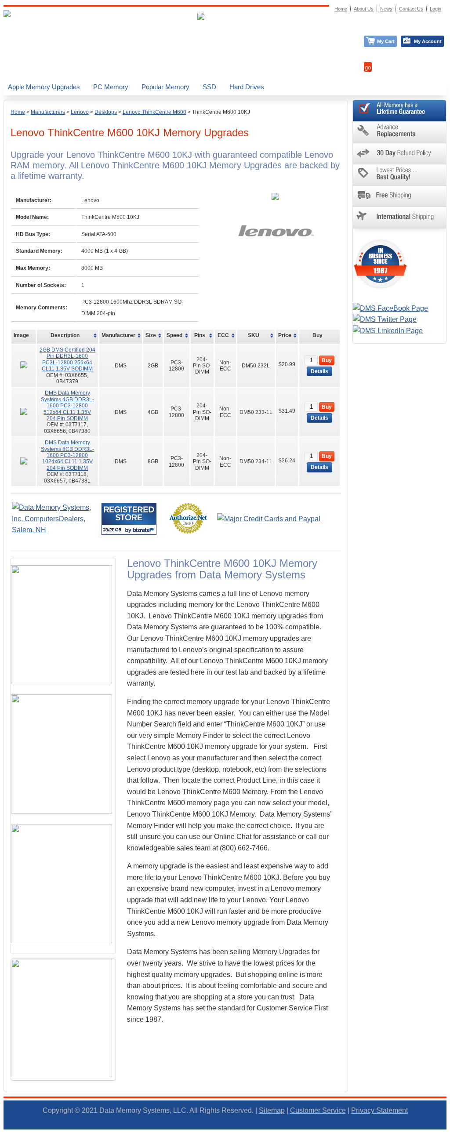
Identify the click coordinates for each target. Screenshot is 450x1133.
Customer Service (318, 1110)
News (386, 8)
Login (435, 8)
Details (319, 371)
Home (18, 112)
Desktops (105, 112)
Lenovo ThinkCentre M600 (154, 112)
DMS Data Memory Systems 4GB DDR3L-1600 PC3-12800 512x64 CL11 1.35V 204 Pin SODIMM (67, 405)
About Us (364, 8)
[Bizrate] (144, 530)
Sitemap (272, 1110)
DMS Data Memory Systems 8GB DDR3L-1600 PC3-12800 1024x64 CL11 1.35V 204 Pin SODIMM (67, 455)
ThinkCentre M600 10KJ (221, 112)
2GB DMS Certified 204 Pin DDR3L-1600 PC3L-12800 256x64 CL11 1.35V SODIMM (67, 359)
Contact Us (411, 8)
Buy (327, 360)
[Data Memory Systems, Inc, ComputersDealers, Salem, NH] (56, 530)
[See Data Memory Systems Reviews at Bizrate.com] (129, 519)
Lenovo (80, 112)
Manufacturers (48, 112)
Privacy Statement (379, 1110)
